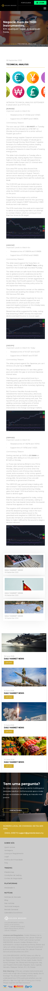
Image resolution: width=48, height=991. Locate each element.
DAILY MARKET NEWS (14, 570)
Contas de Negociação (13, 878)
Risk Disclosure (24, 983)
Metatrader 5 (9, 888)
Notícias (8, 893)
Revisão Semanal (11, 910)
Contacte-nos (16, 810)
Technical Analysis (11, 906)
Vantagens (8, 850)
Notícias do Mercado (12, 897)
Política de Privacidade (13, 860)
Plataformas (9, 872)
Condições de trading (12, 875)
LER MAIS (9, 662)
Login (41, 3)
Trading (8, 868)
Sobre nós (9, 843)
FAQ (6, 863)
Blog (6, 900)
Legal (6, 857)
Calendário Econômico (13, 913)
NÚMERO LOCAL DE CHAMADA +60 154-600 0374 (23, 827)
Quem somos (9, 847)
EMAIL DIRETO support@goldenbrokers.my (24, 833)
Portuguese (26, 3)
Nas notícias (9, 903)
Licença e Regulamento (13, 854)
